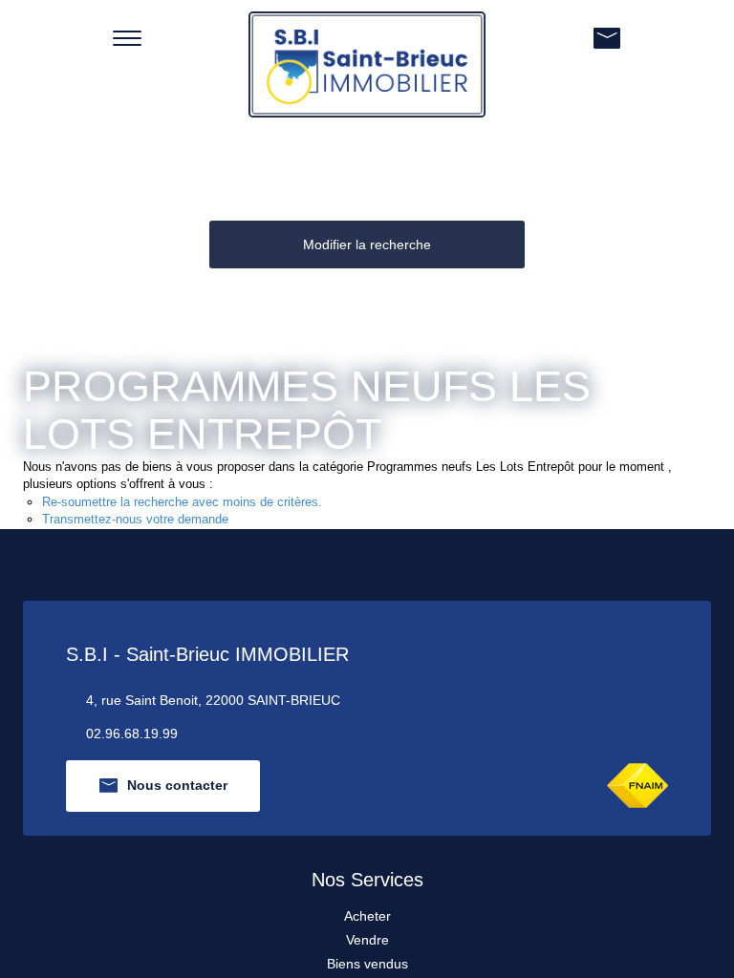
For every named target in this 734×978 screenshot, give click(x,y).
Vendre (367, 939)
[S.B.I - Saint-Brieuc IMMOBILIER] (367, 63)
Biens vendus (367, 963)
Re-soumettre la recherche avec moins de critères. (182, 502)
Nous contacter (177, 785)
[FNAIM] (637, 785)
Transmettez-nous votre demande (135, 519)
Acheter (367, 916)
